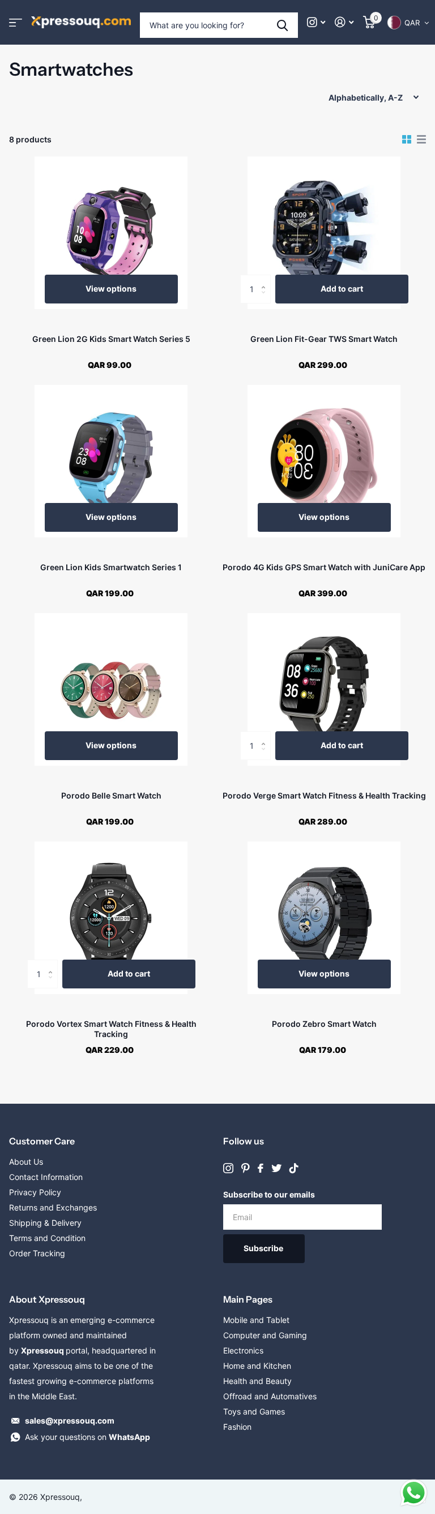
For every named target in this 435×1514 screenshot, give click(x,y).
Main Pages (247, 1299)
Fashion (237, 1426)
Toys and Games (254, 1411)
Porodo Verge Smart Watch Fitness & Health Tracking (324, 795)
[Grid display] (406, 139)
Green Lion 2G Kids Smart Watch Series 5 (111, 339)
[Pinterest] (245, 1168)
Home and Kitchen (257, 1365)
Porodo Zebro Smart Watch (324, 1024)
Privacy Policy (35, 1192)
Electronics (243, 1350)
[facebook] (260, 1168)
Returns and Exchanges (53, 1207)
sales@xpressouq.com (69, 1420)
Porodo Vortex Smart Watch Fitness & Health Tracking (111, 1029)
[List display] (421, 139)
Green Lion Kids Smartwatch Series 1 (111, 567)
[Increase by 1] (266, 279)
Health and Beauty (257, 1381)
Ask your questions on (87, 1437)
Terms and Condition (47, 1238)
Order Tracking (37, 1253)
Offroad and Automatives (270, 1396)
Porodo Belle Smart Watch (111, 795)
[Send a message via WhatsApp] (413, 1492)
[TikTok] (293, 1168)
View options (111, 288)
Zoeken (282, 25)
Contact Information (46, 1177)
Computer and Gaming (265, 1335)
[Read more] (316, 22)
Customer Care (42, 1141)
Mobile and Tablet (256, 1320)
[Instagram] (228, 1168)
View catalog (15, 22)
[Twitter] (276, 1168)
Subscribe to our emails (269, 1194)
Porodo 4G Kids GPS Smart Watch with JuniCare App (324, 567)
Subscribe (264, 1248)
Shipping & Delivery (45, 1222)
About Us (26, 1161)
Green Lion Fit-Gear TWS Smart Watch (324, 339)
